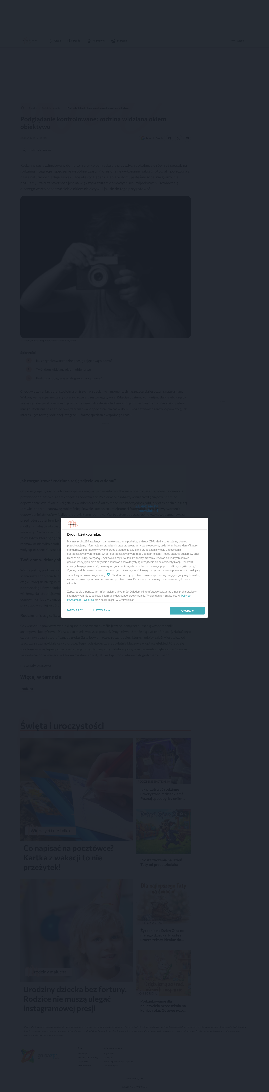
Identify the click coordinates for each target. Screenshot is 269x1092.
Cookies (89, 599)
